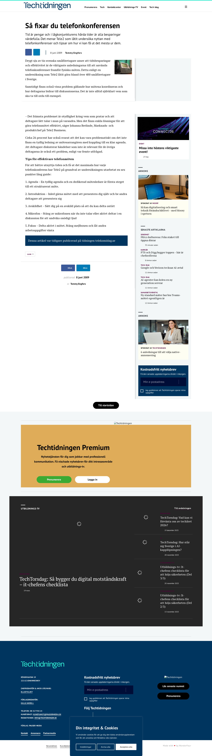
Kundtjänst (65, 746)
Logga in (92, 479)
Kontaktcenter (114, 7)
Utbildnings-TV (131, 7)
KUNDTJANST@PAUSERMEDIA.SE (47, 714)
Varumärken (51, 746)
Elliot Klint (27, 692)
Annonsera (35, 733)
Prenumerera (91, 7)
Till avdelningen (182, 508)
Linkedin (98, 715)
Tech (102, 7)
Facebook (87, 715)
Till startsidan (106, 405)
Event (144, 7)
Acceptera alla (126, 747)
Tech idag (154, 7)
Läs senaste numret (173, 686)
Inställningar (85, 747)
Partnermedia (49, 733)
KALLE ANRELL (27, 703)
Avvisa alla (105, 747)
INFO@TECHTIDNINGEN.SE (45, 718)
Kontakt (24, 733)
